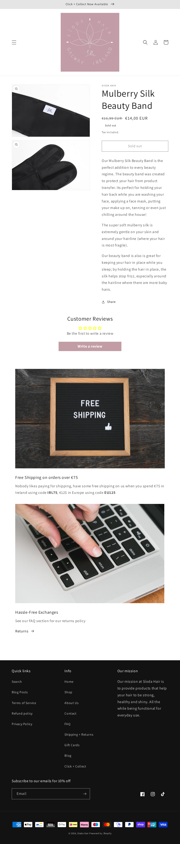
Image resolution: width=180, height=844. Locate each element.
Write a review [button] (90, 346)
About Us (71, 703)
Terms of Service (24, 703)
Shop (68, 692)
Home (68, 681)
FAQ (67, 724)
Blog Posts (20, 692)
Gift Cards (71, 745)
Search (17, 681)
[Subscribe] (84, 793)
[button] (14, 42)
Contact (70, 713)
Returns (21, 631)
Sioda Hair (83, 833)
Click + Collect (75, 766)
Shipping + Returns (78, 734)
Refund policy (22, 713)
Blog (67, 755)
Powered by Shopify (100, 833)
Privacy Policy (22, 724)
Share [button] (111, 302)
